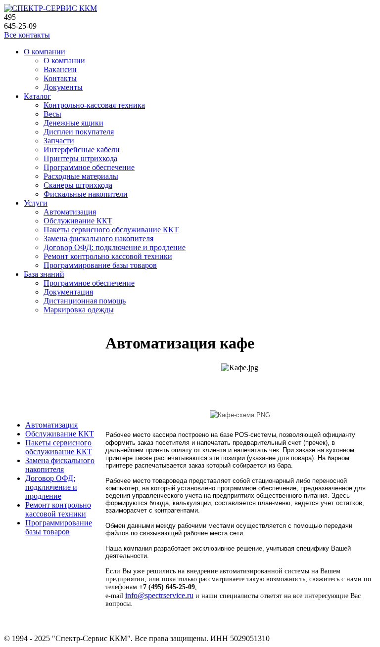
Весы (52, 114)
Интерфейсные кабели (82, 149)
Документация (68, 292)
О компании (44, 51)
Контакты (60, 78)
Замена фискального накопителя (98, 238)
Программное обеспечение (89, 167)
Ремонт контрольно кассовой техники (108, 256)
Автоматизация (70, 212)
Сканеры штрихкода (78, 185)
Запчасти (59, 140)
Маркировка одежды (79, 309)
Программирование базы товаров (100, 265)
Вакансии (60, 69)
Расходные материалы (81, 176)
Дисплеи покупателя (79, 132)
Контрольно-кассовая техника (94, 105)
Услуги (36, 203)
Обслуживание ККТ (78, 220)
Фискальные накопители (86, 194)
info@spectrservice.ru (159, 595)
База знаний (44, 274)
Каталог (37, 96)
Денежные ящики (73, 123)
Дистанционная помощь (85, 301)
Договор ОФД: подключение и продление (115, 247)
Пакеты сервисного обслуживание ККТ (111, 229)
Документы (63, 87)
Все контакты (27, 35)
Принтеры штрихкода (80, 158)
